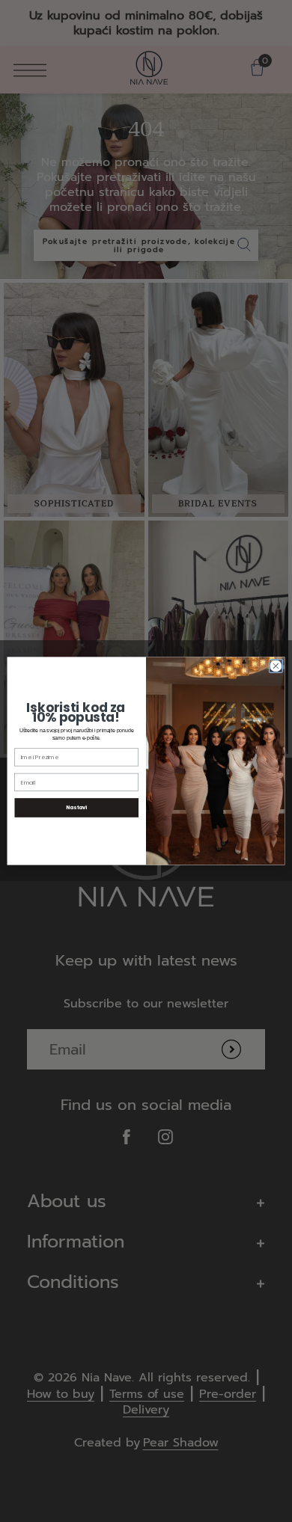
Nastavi (76, 807)
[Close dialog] (276, 666)
